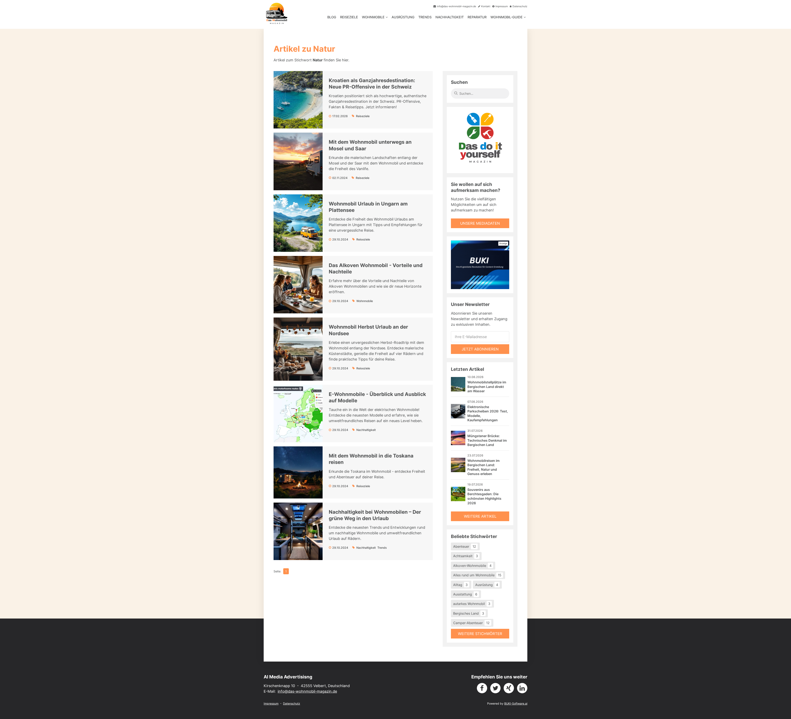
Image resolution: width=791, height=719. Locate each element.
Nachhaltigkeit (449, 17)
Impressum (271, 703)
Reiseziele (349, 17)
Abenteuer (464, 546)
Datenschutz (291, 703)
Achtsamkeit (465, 556)
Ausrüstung (403, 17)
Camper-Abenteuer (471, 623)
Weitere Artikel (480, 516)
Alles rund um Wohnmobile (477, 575)
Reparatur (477, 17)
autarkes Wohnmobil (471, 604)
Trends (425, 17)
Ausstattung (465, 594)
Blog (331, 17)
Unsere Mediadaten (480, 223)
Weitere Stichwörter (480, 633)
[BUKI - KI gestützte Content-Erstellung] (480, 264)
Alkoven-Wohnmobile (472, 566)
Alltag (460, 585)
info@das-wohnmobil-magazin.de (307, 691)
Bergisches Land (468, 613)
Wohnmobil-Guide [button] (506, 17)
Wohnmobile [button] (373, 17)
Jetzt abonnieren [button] (480, 349)
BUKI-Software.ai (515, 703)
